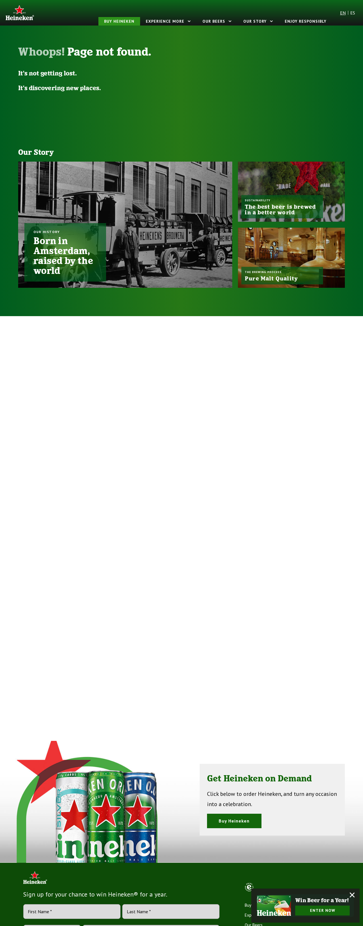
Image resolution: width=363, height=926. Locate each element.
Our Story (255, 21)
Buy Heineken (119, 21)
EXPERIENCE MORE (165, 21)
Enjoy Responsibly (305, 21)
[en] (20, 12)
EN (343, 13)
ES (352, 13)
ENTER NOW (322, 910)
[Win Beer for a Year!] (274, 905)
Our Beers (213, 21)
